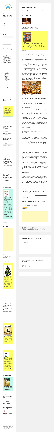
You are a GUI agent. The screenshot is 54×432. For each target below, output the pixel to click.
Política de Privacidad (6, 403)
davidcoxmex (9, 45)
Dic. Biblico (7, 27)
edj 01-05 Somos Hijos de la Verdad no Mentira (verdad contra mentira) (7, 162)
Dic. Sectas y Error (34, 227)
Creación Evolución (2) (8, 72)
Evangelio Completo (42, 228)
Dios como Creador (6, 135)
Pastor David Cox (38, 229)
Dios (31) (5, 59)
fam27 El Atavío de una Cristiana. (8, 216)
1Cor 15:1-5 (27, 78)
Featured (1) (6, 63)
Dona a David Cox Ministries (7, 97)
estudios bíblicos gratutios (35, 228)
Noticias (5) (5, 65)
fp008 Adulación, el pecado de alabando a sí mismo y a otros (8, 108)
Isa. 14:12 (38, 165)
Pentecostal (43, 229)
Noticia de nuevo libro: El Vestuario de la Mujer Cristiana (7, 169)
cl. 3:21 (35, 146)
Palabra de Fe (40, 227)
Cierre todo (8, 55)
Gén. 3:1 (26, 165)
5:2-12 (43, 103)
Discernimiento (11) (7, 60)
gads (31, 229)
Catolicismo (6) (7, 71)
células (30, 228)
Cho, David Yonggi (8, 80)
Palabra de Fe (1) (7, 79)
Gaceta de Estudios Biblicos (7, 14)
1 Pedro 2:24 (41, 73)
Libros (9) (5, 64)
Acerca (4, 23)
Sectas (4, 30)
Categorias (4, 25)
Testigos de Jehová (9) (8, 82)
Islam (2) (6, 77)
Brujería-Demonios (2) (8, 69)
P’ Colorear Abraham (6, 180)
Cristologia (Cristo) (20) (7, 56)
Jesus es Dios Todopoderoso (7, 133)
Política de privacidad (25, 274)
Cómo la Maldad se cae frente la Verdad (11, 85)
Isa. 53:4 (36, 73)
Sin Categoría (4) (6, 87)
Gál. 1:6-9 (40, 103)
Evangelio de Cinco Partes (26, 229)
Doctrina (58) (6, 61)
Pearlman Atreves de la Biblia (7, 389)
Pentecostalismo (24, 228)
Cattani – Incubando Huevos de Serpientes (11, 84)
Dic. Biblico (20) (6, 57)
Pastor (29, 227)
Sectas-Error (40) (6, 68)
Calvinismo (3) (7, 70)
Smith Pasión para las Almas (7, 303)
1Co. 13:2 (25, 117)
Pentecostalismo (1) (7, 81)
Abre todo (4, 55)
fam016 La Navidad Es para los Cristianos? (8, 286)
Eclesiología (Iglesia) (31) (7, 62)
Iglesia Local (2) (7, 76)
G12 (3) (6, 75)
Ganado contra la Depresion (30, 47)
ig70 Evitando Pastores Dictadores (8, 368)
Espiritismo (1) (7, 73)
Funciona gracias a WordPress (34, 274)
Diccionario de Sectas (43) (8, 58)
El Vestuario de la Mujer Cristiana (7, 214)
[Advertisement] (8, 239)
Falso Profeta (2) (7, 74)
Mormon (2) (6, 78)
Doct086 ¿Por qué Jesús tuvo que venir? (8, 342)
